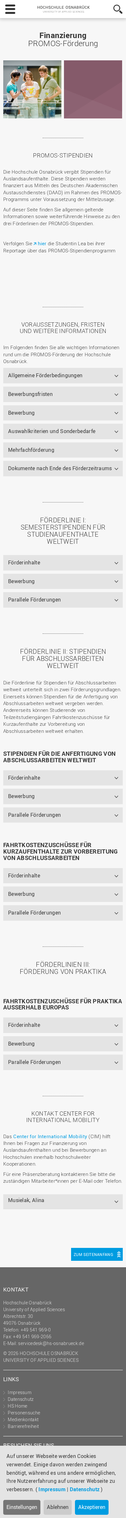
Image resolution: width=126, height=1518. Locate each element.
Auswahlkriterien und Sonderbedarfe (51, 431)
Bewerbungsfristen (30, 394)
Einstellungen (21, 1507)
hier (43, 243)
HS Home (17, 1406)
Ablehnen (57, 1507)
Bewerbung (21, 412)
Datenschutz (85, 1489)
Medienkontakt (23, 1419)
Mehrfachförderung (31, 449)
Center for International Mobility (50, 1136)
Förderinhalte (24, 562)
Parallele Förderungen (34, 599)
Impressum (52, 1489)
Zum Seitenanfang (93, 1254)
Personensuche (24, 1413)
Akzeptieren (91, 1507)
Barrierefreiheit (23, 1426)
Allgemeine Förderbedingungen (45, 375)
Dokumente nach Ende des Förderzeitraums (60, 468)
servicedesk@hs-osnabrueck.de (51, 1343)
